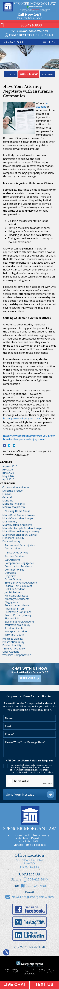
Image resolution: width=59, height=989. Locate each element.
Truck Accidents (14, 628)
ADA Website (47, 74)
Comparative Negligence (19, 563)
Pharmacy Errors (15, 608)
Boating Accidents (15, 556)
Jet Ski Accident (13, 592)
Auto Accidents (13, 548)
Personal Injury (11, 541)
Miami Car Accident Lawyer (18, 518)
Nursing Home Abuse (17, 511)
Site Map (20, 946)
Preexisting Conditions (18, 612)
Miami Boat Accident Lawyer (18, 515)
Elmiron (6, 494)
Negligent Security (13, 538)
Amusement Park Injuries (20, 545)
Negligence (11, 602)
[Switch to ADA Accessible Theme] (6, 952)
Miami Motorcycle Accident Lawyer (22, 528)
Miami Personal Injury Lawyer (19, 534)
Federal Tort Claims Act (18, 586)
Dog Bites (10, 576)
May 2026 (8, 476)
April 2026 (8, 479)
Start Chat (27, 678)
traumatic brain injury (17, 625)
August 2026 (9, 466)
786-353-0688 (44, 35)
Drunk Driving (13, 579)
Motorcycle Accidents (17, 599)
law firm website (35, 972)
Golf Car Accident (15, 589)
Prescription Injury (13, 642)
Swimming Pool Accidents (19, 621)
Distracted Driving (17, 552)
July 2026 (7, 469)
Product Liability (11, 645)
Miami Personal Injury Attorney (20, 531)
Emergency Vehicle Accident (21, 582)
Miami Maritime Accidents (17, 525)
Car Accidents (12, 559)
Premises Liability (12, 638)
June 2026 (8, 473)
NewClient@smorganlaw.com (33, 897)
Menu (52, 41)
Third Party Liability (13, 648)
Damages (10, 572)
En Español (11, 74)
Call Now (29, 74)
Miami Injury (9, 521)
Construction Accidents (15, 487)
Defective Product (12, 490)
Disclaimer (37, 946)
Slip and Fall (12, 618)
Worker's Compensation (16, 655)
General (7, 497)
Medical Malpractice (14, 507)
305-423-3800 (31, 25)
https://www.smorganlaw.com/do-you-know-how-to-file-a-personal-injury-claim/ (29, 437)
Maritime (7, 500)
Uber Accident (10, 651)
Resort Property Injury (18, 615)
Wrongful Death (14, 634)
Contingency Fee (14, 569)
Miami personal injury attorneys (22, 418)
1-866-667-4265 (37, 31)
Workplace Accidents (17, 631)
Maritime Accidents (13, 503)
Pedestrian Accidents (17, 605)
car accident (42, 104)
